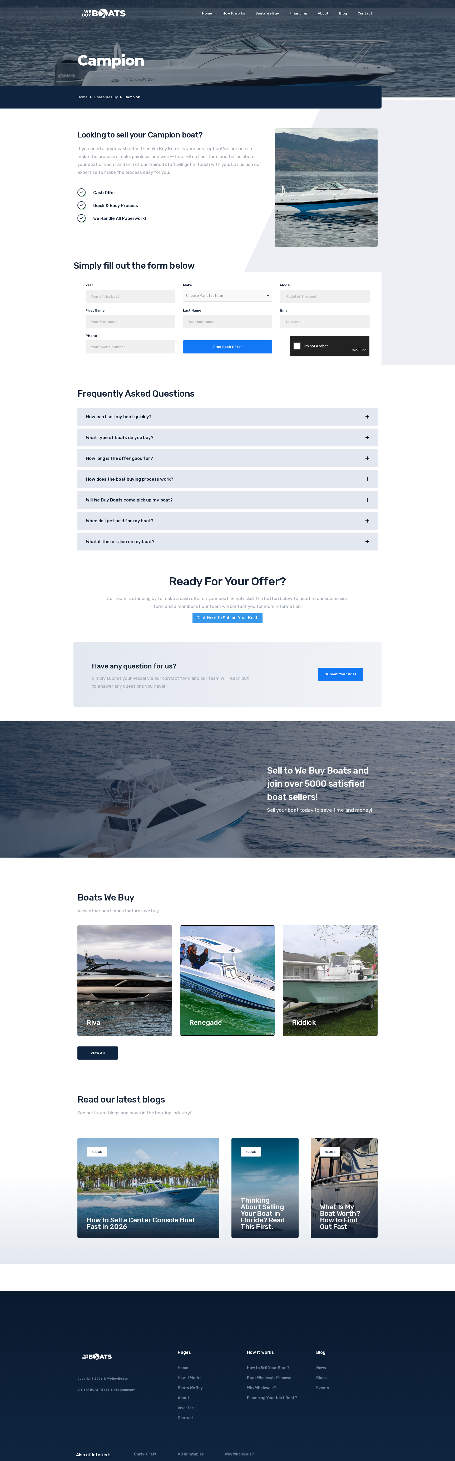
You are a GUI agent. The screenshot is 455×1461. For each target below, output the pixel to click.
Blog (343, 13)
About (323, 13)
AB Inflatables (191, 1454)
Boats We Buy (267, 13)
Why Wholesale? (261, 1388)
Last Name (192, 310)
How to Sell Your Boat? (268, 1368)
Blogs (321, 1378)
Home (207, 13)
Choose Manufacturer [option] (204, 295)
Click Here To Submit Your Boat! (227, 617)
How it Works (189, 1378)
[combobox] (228, 296)
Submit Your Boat (341, 674)
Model (285, 285)
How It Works (233, 13)
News (321, 1368)
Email (285, 310)
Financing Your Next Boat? (272, 1398)
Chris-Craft (145, 1454)
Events (322, 1388)
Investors (187, 1408)
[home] (103, 13)
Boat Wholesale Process (269, 1378)
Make (187, 285)
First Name (95, 310)
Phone (91, 336)
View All (98, 1053)
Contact (365, 13)
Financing (298, 13)
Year (89, 285)
